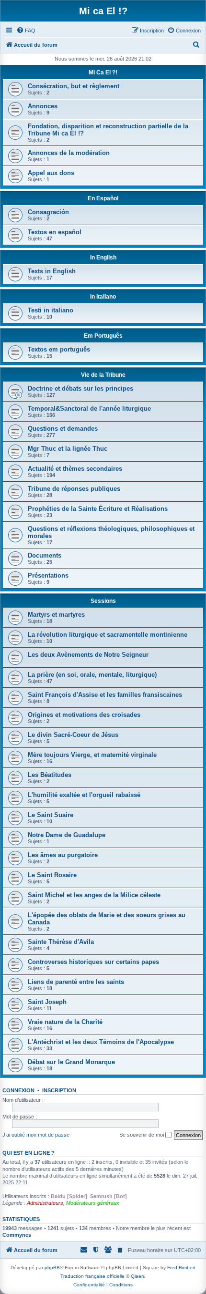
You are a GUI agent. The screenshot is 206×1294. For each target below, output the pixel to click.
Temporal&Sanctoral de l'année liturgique (89, 408)
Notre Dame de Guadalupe (66, 835)
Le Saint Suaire (50, 814)
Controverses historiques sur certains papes (93, 961)
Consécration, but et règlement (73, 86)
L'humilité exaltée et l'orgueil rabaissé (84, 794)
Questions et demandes (63, 428)
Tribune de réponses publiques (74, 488)
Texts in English (52, 271)
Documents (44, 555)
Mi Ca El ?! (103, 72)
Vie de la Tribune (103, 375)
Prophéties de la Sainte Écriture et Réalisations (98, 508)
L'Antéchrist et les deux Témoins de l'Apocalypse (101, 1042)
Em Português (103, 335)
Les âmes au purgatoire (63, 855)
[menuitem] (25, 30)
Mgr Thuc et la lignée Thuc (67, 448)
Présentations (48, 575)
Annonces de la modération (69, 152)
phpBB (52, 1267)
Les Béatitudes (49, 774)
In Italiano (103, 296)
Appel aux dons (51, 172)
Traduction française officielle (92, 1276)
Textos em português (59, 349)
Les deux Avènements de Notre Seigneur (88, 654)
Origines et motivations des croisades (84, 714)
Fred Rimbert (181, 1267)
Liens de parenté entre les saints (76, 981)
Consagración (48, 212)
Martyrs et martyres (56, 614)
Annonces (42, 106)
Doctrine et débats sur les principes (80, 388)
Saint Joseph (47, 1001)
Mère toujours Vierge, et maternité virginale (92, 754)
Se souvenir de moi (142, 1135)
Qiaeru (138, 1276)
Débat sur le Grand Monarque (71, 1062)
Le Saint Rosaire (52, 875)
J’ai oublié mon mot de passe (35, 1135)
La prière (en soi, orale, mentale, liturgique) (92, 674)
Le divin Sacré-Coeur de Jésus (73, 734)
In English (103, 257)
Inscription (59, 1090)
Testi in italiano (50, 310)
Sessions (103, 601)
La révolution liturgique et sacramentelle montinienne (107, 634)
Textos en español (54, 232)
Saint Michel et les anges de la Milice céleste (94, 895)
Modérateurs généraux (92, 1203)
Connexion (18, 1090)
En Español (103, 198)
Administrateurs (45, 1203)
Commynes (16, 1235)
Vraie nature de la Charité (65, 1021)
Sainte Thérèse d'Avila (61, 941)
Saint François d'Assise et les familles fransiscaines (105, 694)
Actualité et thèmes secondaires (75, 468)
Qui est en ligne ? (28, 1153)
